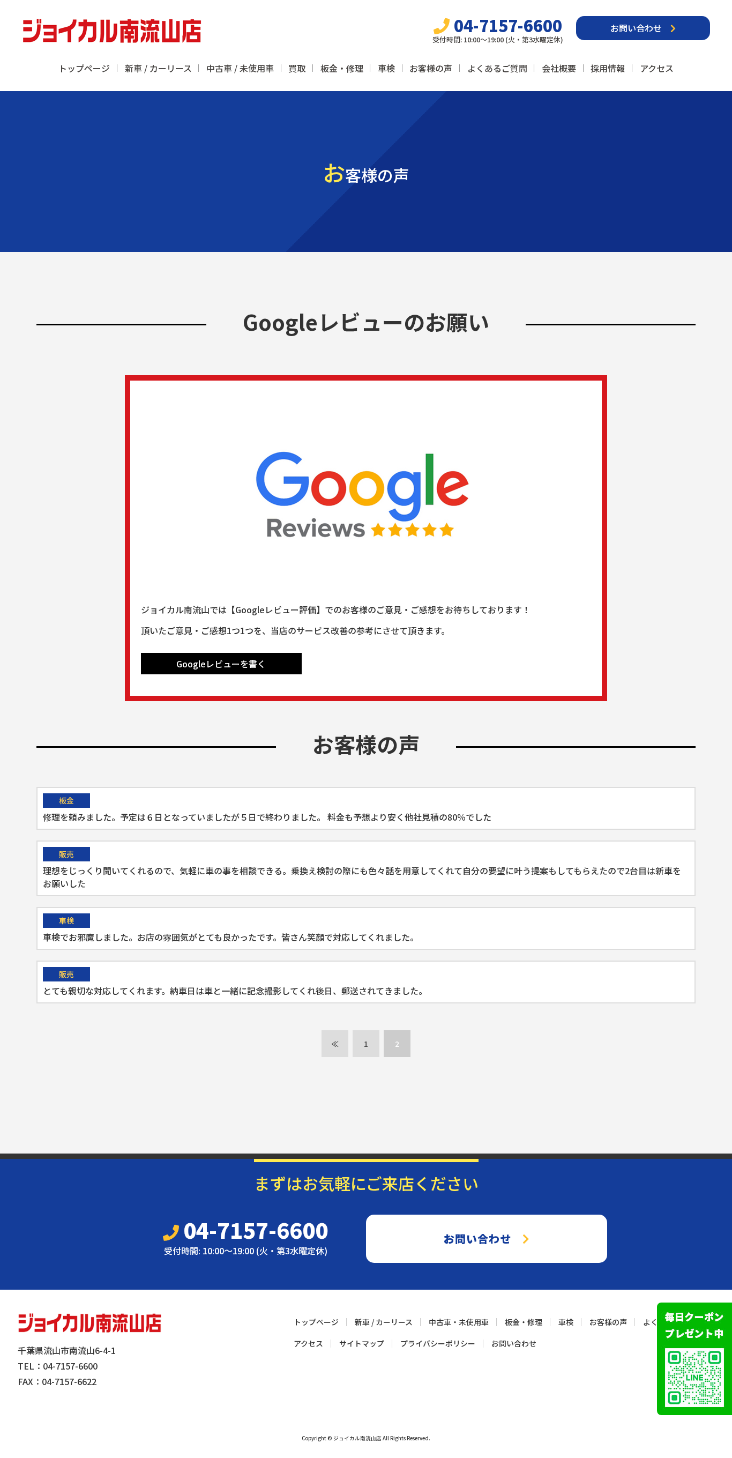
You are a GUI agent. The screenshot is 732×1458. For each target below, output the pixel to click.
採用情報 (608, 68)
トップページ (84, 68)
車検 (386, 68)
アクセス (657, 68)
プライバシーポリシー (437, 1343)
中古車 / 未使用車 (240, 68)
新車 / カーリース (158, 68)
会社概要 (559, 68)
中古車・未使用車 (459, 1321)
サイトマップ (361, 1343)
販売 (66, 854)
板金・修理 (341, 68)
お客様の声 (430, 68)
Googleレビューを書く (221, 663)
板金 (66, 800)
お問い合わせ (640, 27)
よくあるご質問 (497, 68)
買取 (296, 68)
